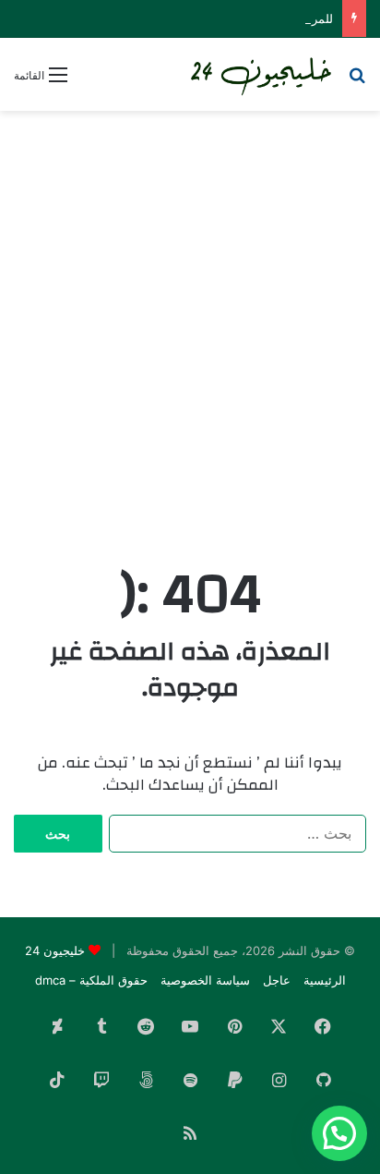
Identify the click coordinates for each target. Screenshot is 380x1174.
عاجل (277, 980)
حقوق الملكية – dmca (91, 980)
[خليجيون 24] (260, 74)
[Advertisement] (190, 319)
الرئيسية (324, 980)
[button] (339, 1133)
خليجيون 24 (55, 950)
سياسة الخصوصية (205, 980)
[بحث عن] (357, 81)
